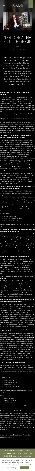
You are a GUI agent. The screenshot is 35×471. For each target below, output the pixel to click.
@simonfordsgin (9, 437)
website (22, 435)
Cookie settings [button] (11, 468)
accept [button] (24, 468)
